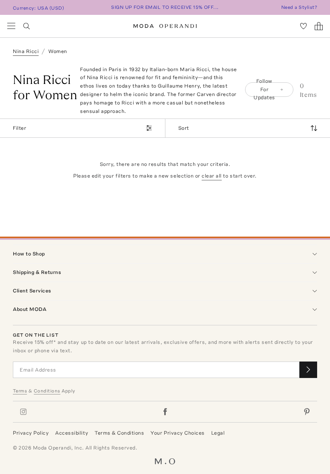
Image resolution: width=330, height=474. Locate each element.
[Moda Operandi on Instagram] (23, 412)
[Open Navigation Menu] (11, 26)
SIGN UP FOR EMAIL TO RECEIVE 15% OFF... (165, 7)
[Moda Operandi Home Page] (165, 26)
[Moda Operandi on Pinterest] (307, 412)
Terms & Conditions (119, 433)
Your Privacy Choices (177, 433)
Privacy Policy (31, 433)
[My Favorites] (303, 26)
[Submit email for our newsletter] (308, 370)
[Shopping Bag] (319, 26)
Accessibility (71, 433)
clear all (212, 176)
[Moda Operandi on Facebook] (165, 412)
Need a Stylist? (299, 7)
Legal (218, 433)
